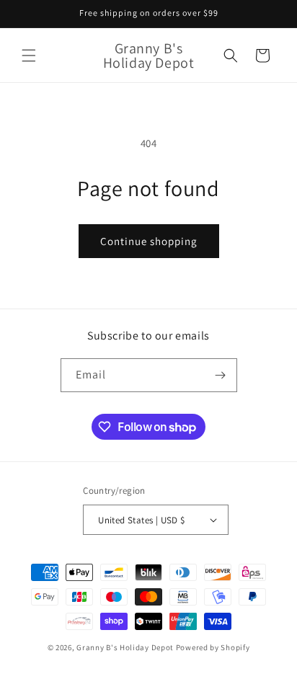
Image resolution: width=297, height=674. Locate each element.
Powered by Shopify (213, 647)
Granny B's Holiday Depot (125, 647)
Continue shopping (149, 241)
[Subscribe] (220, 375)
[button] (29, 55)
